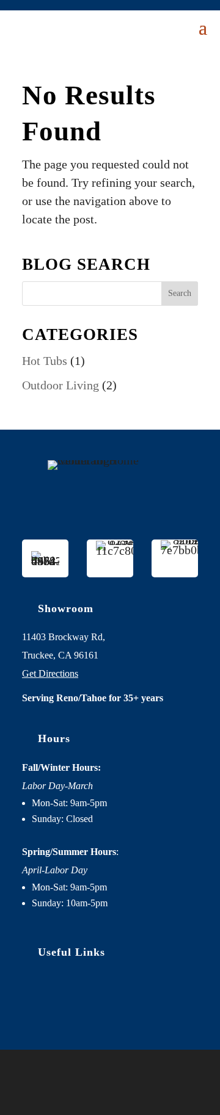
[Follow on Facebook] (74, 1004)
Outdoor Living (60, 385)
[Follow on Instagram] (110, 1004)
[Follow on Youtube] (145, 1004)
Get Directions (50, 673)
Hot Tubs (44, 360)
